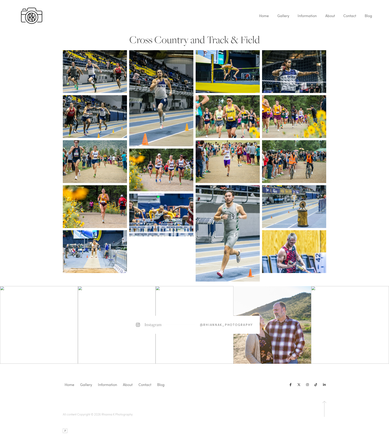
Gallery (283, 15)
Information (307, 15)
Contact (349, 15)
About (330, 15)
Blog (368, 15)
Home (264, 15)
